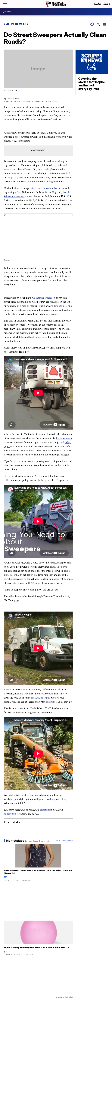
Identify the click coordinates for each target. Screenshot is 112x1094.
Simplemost (46, 809)
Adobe (14, 90)
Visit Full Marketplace (64, 841)
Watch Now (101, 4)
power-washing (47, 799)
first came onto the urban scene (48, 188)
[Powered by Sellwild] (69, 997)
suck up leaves (42, 697)
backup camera (64, 438)
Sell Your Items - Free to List (37, 841)
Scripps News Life (16, 23)
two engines (60, 305)
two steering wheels (42, 297)
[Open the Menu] (4, 4)
